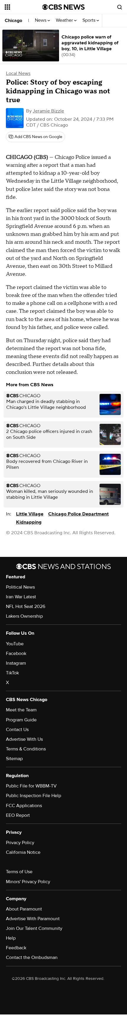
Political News (20, 587)
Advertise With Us (24, 739)
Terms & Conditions (26, 749)
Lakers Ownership (24, 616)
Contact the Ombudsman (32, 957)
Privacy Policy (20, 842)
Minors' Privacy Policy (28, 881)
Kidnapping (29, 522)
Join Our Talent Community (34, 928)
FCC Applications (24, 805)
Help (11, 938)
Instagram (16, 663)
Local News (18, 73)
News (41, 20)
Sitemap (14, 758)
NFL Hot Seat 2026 (25, 606)
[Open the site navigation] (23, 7)
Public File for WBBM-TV (31, 786)
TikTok (12, 673)
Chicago (13, 20)
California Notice (23, 852)
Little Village (29, 514)
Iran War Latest (21, 596)
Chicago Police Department (78, 514)
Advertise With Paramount (33, 918)
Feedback (16, 947)
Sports (89, 20)
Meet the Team (21, 710)
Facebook (16, 653)
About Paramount (24, 909)
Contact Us (17, 729)
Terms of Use (19, 871)
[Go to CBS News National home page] (63, 7)
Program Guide (21, 720)
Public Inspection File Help (33, 795)
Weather (65, 20)
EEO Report (18, 815)
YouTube (15, 643)
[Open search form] (119, 7)
